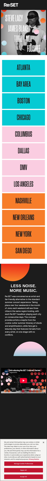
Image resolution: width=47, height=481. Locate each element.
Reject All (23, 470)
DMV (23, 168)
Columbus (23, 134)
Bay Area (23, 84)
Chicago (23, 118)
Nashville (23, 201)
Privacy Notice (34, 459)
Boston (23, 101)
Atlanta (23, 68)
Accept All (23, 477)
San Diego (24, 251)
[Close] (43, 442)
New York (23, 234)
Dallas (23, 151)
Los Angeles (23, 184)
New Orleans (23, 218)
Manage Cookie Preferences (23, 464)
